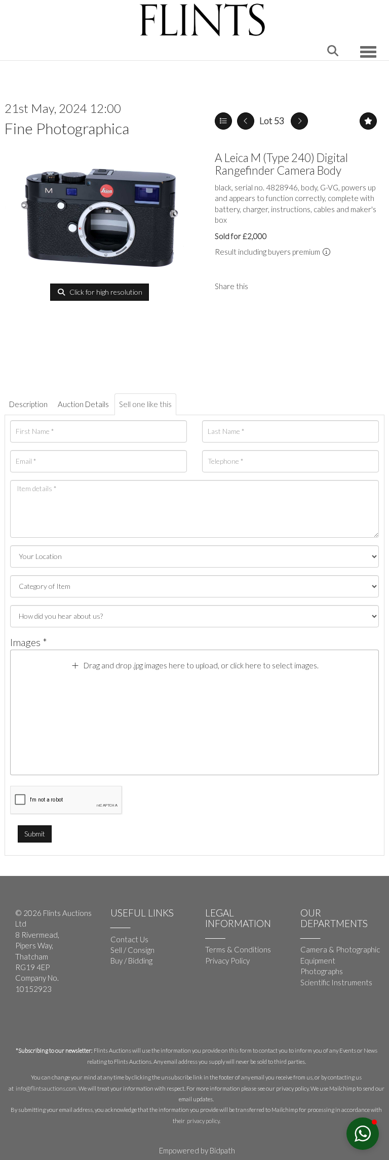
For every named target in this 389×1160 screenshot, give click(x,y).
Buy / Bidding (131, 960)
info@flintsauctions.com (46, 1088)
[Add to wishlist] (368, 121)
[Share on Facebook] (264, 286)
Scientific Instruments (336, 982)
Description (28, 404)
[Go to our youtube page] (45, 1022)
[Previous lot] (245, 121)
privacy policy (203, 1120)
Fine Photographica (67, 128)
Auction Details (83, 404)
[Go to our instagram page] (285, 286)
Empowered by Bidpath (197, 1150)
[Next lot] (299, 121)
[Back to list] (223, 121)
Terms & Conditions (238, 949)
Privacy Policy (227, 960)
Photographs (321, 971)
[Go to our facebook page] (24, 1022)
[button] (362, 1133)
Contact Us (129, 939)
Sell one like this (145, 404)
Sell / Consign (132, 949)
